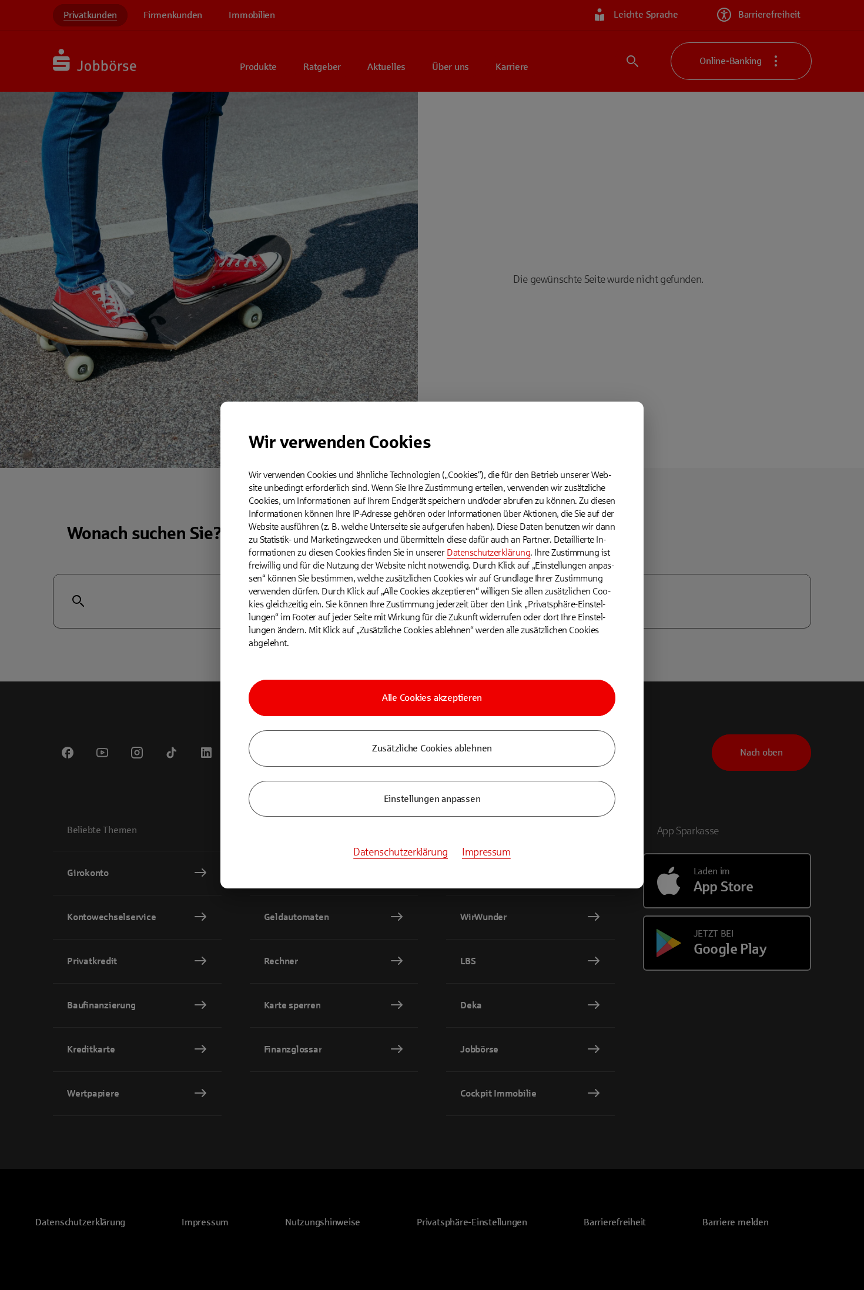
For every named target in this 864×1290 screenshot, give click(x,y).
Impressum (486, 852)
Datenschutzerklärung (488, 552)
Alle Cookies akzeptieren (432, 698)
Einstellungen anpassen (432, 799)
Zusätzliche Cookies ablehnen (432, 748)
